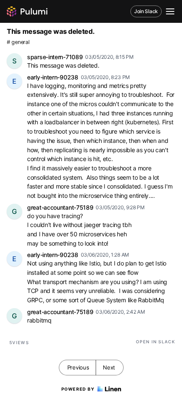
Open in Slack (155, 341)
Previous (78, 367)
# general (18, 42)
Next (109, 367)
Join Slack (146, 11)
